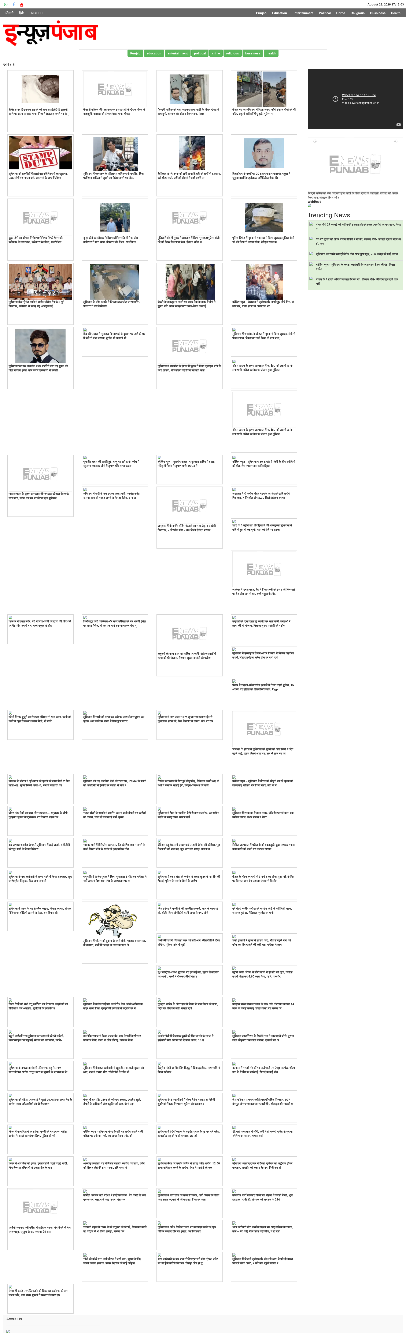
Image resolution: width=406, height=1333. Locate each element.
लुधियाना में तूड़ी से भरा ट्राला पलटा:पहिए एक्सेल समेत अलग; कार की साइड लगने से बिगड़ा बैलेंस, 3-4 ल (111, 495)
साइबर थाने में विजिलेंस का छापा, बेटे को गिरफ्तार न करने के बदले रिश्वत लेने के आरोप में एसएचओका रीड (114, 846)
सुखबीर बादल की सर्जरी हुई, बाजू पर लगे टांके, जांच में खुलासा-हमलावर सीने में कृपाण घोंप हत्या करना (111, 463)
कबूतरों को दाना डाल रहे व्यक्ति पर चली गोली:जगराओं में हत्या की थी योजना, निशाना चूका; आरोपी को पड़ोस (187, 655)
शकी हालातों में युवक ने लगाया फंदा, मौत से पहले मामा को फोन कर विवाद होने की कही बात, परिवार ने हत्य (261, 942)
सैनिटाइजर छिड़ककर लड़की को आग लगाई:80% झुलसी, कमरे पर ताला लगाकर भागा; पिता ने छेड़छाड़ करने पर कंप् (38, 111)
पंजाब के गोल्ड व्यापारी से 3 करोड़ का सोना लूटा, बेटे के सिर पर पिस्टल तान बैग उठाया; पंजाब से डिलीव (263, 878)
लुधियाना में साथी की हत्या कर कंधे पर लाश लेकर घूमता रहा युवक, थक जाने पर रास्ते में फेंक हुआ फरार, (113, 719)
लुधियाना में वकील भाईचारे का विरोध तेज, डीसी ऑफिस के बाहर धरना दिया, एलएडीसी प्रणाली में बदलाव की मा (113, 1006)
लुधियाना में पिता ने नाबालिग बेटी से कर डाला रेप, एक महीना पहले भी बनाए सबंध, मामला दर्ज (188, 815)
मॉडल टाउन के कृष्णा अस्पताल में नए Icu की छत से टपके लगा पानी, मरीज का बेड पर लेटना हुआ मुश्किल (262, 367)
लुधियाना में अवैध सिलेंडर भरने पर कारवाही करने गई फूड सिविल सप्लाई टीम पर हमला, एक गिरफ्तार (187, 1229)
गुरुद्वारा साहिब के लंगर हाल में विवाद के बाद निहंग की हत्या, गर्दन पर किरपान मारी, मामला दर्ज (188, 1006)
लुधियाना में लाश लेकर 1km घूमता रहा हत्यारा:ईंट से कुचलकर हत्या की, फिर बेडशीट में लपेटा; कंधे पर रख (185, 719)
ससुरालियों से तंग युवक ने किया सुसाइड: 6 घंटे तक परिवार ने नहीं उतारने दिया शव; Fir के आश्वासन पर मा (115, 878)
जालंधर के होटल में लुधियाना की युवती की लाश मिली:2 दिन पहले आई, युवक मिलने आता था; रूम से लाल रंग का (262, 751)
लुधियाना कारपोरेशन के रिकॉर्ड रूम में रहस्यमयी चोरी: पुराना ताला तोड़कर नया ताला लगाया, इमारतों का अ (263, 1038)
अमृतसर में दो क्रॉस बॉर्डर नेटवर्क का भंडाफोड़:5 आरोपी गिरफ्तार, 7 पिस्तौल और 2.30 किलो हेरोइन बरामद (187, 527)
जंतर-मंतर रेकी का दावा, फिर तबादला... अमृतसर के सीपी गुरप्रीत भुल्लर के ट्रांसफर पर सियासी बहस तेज (38, 815)
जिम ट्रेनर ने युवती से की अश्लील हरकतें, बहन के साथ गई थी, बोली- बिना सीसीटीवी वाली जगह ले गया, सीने (188, 910)
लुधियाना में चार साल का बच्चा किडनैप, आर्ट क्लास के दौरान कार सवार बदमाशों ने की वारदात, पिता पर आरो (188, 1197)
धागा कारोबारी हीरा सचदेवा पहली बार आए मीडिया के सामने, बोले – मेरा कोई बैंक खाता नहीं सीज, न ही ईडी (262, 1229)
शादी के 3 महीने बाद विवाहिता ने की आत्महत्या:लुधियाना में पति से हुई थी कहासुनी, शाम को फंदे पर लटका (262, 527)
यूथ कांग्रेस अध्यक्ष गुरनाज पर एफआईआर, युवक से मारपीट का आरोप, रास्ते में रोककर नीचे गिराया (188, 974)
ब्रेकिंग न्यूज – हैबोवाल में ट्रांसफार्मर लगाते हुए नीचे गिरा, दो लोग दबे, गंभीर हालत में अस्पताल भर (263, 304)
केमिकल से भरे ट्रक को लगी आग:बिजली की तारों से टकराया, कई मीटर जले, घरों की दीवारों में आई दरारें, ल (189, 175)
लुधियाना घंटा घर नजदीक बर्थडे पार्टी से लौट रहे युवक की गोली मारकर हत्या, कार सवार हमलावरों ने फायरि (38, 368)
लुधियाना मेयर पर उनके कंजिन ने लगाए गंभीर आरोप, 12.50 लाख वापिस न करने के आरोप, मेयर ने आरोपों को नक (189, 1165)
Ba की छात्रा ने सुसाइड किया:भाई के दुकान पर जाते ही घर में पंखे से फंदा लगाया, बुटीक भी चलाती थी (114, 335)
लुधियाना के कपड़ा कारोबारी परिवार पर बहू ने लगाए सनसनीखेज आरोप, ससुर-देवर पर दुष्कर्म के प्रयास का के (38, 1069)
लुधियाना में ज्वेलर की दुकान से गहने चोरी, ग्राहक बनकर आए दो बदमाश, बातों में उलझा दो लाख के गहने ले (114, 942)
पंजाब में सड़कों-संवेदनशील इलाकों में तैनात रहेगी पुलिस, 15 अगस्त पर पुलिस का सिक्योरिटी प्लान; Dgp (263, 687)
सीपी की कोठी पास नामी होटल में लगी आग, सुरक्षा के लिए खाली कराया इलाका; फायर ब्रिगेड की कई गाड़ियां (112, 1261)
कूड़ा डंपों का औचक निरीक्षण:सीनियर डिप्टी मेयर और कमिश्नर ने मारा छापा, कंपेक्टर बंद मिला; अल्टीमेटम (36, 239)
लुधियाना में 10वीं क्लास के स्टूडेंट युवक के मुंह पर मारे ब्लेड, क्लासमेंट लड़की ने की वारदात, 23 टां (189, 1133)
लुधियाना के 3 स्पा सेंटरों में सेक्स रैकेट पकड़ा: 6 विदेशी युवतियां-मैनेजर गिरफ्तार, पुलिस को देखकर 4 (186, 1101)
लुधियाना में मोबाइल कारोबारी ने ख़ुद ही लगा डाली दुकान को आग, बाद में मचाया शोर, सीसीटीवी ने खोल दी (113, 1069)
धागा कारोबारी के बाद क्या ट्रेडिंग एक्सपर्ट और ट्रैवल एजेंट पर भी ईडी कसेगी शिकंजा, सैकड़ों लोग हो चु (188, 1261)
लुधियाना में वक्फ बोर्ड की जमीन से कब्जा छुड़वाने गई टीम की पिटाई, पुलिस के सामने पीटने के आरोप (189, 878)
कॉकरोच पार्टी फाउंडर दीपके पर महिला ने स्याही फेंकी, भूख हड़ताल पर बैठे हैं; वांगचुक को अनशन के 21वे (262, 1197)
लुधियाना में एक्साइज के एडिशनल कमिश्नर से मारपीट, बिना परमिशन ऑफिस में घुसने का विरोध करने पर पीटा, (113, 175)
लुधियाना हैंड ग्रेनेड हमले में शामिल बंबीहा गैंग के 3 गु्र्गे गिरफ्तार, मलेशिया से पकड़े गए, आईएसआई (36, 304)
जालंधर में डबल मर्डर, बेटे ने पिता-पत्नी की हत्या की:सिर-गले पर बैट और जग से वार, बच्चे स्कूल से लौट (263, 591)
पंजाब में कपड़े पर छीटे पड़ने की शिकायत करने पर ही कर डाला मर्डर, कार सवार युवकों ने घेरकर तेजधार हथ (38, 1292)
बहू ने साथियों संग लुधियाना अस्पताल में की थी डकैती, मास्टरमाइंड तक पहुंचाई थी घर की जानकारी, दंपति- (36, 1038)
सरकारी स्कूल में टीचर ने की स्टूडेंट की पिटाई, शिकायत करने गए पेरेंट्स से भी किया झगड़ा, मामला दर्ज (115, 1229)
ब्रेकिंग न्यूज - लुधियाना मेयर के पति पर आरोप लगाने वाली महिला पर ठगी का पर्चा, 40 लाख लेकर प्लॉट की (113, 1133)
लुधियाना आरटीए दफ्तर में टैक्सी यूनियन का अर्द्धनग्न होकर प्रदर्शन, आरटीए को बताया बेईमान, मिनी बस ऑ (262, 1165)
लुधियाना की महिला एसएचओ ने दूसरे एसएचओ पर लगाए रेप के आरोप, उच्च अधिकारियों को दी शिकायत (40, 1101)
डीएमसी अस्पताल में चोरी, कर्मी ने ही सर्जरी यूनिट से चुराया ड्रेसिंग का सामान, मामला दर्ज (262, 1133)
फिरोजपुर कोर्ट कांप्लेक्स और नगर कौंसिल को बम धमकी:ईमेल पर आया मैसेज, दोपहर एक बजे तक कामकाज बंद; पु (114, 623)
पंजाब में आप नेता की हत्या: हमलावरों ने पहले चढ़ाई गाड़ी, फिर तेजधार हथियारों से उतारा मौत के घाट (38, 1165)
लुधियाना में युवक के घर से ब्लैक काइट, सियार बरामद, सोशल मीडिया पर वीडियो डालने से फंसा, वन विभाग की (40, 910)
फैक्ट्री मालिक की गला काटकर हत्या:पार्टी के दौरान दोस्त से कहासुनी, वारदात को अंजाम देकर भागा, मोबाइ (114, 111)
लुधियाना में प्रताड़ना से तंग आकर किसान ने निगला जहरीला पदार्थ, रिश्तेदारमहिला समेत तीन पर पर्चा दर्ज (263, 655)
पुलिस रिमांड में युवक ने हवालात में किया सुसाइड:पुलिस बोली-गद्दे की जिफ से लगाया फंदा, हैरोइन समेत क (189, 239)
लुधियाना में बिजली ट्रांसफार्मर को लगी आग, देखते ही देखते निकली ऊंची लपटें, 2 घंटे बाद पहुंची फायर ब (262, 1261)
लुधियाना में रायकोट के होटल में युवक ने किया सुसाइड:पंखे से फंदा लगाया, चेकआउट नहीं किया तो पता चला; (189, 368)
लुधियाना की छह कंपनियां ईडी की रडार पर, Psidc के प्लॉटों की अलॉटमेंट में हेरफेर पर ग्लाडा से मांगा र (114, 783)
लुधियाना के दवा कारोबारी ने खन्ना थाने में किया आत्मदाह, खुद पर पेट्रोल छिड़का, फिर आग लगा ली (40, 878)
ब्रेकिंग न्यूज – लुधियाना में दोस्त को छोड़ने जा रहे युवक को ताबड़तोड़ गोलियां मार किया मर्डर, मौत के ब (262, 783)
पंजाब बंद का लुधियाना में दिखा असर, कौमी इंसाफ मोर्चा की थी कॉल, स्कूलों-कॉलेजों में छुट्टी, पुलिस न (264, 111)
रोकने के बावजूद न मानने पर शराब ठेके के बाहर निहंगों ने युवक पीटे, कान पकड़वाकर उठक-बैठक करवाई (186, 304)
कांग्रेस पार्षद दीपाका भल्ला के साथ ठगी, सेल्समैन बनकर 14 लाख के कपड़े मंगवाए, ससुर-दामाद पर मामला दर (263, 1006)
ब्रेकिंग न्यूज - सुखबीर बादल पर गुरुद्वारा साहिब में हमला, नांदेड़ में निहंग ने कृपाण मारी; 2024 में (186, 463)
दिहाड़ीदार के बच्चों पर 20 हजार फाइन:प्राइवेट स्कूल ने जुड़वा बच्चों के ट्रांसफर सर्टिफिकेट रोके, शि (261, 175)
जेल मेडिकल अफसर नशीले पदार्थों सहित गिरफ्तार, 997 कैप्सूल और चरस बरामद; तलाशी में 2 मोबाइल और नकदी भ (262, 1101)
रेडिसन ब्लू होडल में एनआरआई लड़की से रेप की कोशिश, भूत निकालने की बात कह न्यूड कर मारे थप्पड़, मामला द (189, 846)
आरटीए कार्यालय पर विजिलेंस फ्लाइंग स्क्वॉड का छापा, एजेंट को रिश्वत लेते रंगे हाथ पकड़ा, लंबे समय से (114, 1165)
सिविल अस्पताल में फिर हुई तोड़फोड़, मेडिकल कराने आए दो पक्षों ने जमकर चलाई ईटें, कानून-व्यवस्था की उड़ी (188, 783)
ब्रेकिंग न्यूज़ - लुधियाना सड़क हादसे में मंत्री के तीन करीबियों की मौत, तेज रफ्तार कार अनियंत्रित (263, 463)
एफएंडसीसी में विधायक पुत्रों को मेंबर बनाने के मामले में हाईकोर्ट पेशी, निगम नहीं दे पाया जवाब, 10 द (185, 1038)
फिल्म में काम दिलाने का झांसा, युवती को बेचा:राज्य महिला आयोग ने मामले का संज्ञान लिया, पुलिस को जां (38, 1133)
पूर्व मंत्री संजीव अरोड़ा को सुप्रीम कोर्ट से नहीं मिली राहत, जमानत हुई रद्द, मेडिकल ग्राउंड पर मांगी (262, 910)
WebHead (314, 201)
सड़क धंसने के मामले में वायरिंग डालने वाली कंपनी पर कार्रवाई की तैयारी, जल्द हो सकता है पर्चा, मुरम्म (114, 815)
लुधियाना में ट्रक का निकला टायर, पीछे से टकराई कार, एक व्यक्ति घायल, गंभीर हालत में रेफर (263, 815)
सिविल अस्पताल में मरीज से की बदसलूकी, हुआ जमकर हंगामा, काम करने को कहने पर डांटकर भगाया (263, 846)
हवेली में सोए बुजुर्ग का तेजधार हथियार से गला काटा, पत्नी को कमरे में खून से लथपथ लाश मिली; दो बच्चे (40, 719)
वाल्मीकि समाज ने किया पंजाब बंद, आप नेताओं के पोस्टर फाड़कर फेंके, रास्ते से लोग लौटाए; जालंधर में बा (112, 1038)
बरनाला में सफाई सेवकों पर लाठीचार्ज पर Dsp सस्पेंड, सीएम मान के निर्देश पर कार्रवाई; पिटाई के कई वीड (263, 1069)
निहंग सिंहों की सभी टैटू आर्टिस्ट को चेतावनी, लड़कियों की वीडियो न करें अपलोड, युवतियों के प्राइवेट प (38, 1006)
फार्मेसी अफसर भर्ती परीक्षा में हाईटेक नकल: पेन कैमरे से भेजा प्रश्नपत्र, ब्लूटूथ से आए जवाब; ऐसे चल (40, 1229)
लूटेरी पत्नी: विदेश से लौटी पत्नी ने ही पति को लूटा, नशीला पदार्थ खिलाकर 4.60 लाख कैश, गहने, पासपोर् (262, 974)
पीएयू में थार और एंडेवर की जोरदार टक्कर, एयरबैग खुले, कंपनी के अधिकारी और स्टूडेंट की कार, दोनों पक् (112, 1101)
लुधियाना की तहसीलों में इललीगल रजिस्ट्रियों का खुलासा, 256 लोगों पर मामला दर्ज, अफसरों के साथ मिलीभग (38, 175)
